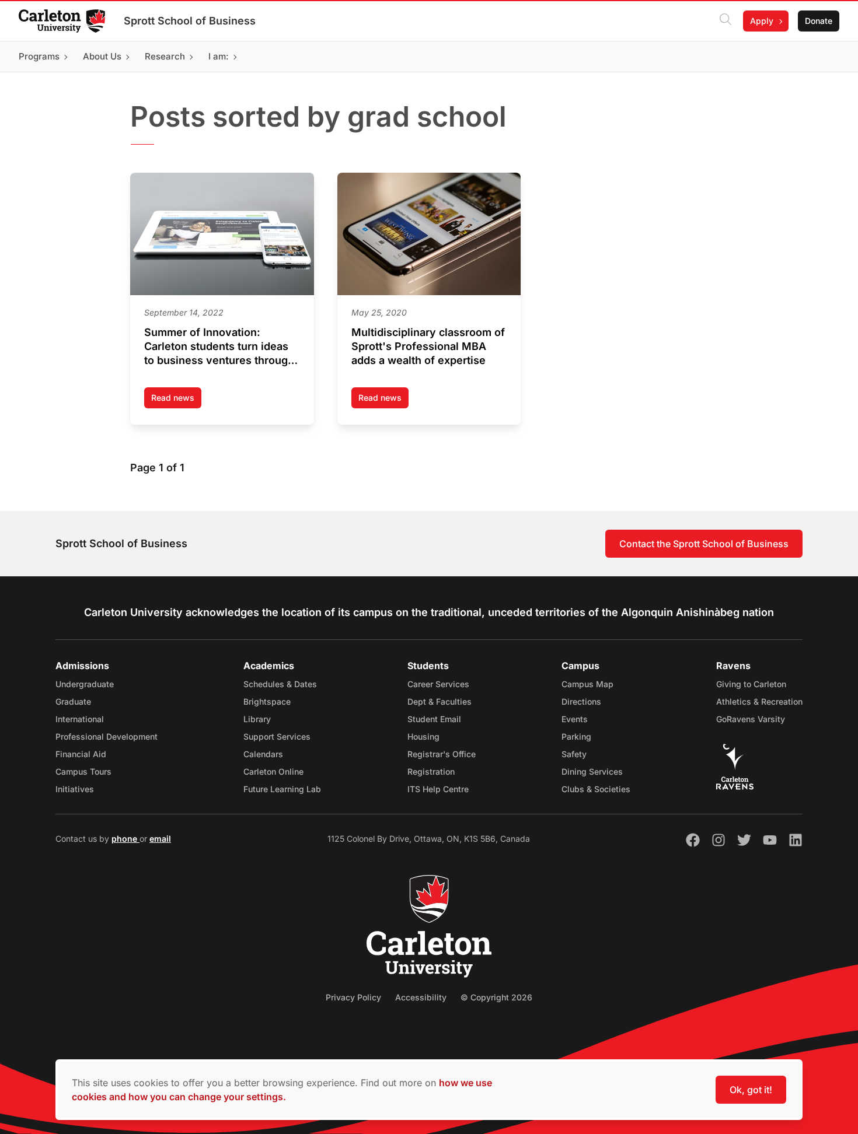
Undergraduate (84, 684)
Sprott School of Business (190, 21)
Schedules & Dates (280, 684)
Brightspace (267, 701)
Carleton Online (273, 771)
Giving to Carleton (751, 684)
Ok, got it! (751, 1090)
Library (257, 719)
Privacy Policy (353, 997)
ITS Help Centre (438, 789)
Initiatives (74, 789)
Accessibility (421, 997)
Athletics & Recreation (759, 701)
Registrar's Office (441, 754)
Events (574, 719)
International (79, 719)
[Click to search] (725, 21)
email (160, 839)
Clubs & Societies (595, 789)
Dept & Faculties (439, 701)
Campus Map (587, 684)
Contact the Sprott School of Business (704, 544)
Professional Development (106, 736)
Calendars (263, 754)
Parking (576, 736)
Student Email (434, 719)
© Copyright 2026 (496, 997)
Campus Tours (83, 771)
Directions (581, 701)
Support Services (277, 736)
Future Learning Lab (282, 789)
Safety (574, 754)
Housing (423, 736)
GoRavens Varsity (750, 719)
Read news (176, 400)
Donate (818, 21)
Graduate (73, 701)
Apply (761, 21)
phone (125, 839)
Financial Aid (80, 754)
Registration (431, 771)
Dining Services (592, 771)
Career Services (438, 684)
